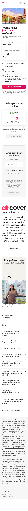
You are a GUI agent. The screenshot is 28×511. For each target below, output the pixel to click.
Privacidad (4, 496)
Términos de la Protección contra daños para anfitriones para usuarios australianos (13, 450)
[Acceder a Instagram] (8, 491)
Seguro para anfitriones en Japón (11, 429)
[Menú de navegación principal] (24, 3)
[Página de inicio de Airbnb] (3, 3)
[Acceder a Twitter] (5, 491)
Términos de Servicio (15, 181)
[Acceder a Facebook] (2, 491)
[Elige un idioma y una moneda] (20, 3)
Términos (11, 496)
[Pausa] (5, 277)
